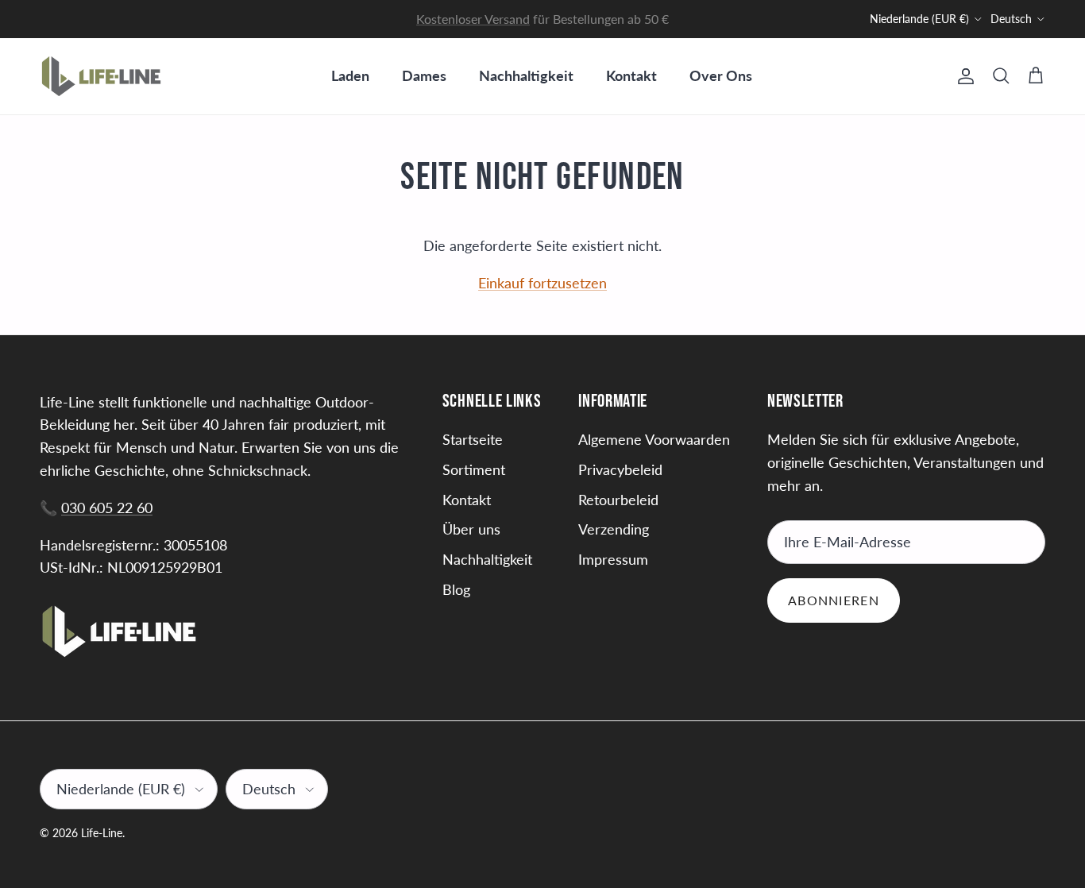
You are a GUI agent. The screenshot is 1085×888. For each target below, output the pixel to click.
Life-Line (101, 833)
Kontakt (631, 75)
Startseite (472, 439)
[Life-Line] (101, 76)
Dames (424, 75)
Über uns (471, 529)
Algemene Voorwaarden (654, 439)
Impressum (613, 559)
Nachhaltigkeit (526, 75)
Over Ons (720, 75)
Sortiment (473, 469)
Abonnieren (833, 600)
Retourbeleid (618, 499)
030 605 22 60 (107, 507)
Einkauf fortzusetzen (542, 282)
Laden (350, 75)
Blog (456, 589)
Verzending (613, 529)
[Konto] (962, 76)
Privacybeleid (620, 469)
